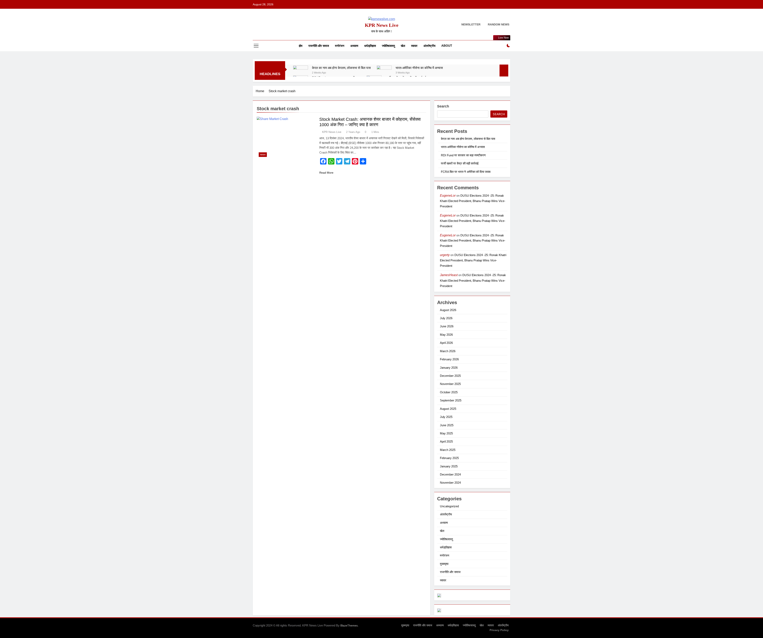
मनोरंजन (339, 45)
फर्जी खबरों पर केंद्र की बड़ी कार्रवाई (459, 163)
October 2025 (449, 392)
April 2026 (446, 342)
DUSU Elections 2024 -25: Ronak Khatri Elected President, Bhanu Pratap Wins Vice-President (472, 201)
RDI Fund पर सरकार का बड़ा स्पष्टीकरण (463, 155)
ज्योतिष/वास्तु (388, 45)
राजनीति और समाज (318, 45)
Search (443, 106)
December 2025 (450, 375)
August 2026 (448, 310)
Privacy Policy (499, 630)
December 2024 (450, 474)
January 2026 (449, 367)
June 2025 (446, 425)
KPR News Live (381, 25)
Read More (326, 172)
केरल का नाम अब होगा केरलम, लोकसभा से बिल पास (341, 68)
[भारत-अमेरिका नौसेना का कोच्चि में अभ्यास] (384, 73)
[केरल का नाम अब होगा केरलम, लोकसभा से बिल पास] (300, 73)
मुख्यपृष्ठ (444, 564)
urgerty (445, 255)
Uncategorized (449, 506)
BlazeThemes (349, 625)
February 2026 (449, 359)
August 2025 (448, 408)
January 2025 (449, 466)
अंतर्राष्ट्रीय (429, 45)
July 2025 (446, 417)
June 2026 (446, 326)
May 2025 (446, 433)
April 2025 (446, 441)
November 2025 (450, 384)
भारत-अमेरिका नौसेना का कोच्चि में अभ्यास (419, 68)
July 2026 (446, 318)
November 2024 (450, 482)
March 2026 (447, 351)
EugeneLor (448, 195)
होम (300, 45)
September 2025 (450, 400)
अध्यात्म (354, 45)
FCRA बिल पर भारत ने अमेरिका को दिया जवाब (465, 171)
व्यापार (414, 45)
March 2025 (447, 449)
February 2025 (449, 458)
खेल (403, 45)
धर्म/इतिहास (370, 45)
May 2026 (446, 334)
